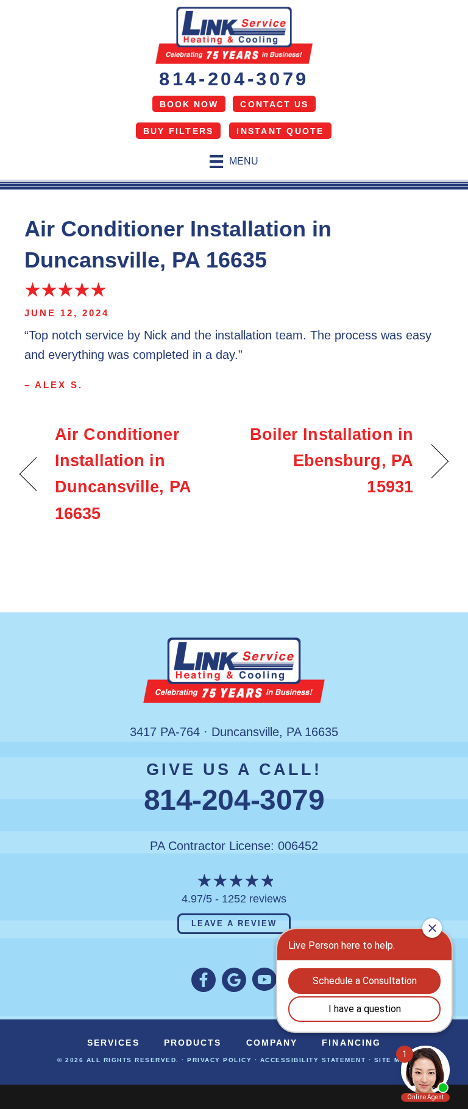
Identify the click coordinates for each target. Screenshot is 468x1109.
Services (113, 1042)
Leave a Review (233, 923)
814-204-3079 (234, 79)
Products (193, 1042)
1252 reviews (254, 899)
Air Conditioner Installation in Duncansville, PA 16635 (123, 474)
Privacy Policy (219, 1060)
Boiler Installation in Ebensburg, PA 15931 (330, 460)
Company (272, 1042)
